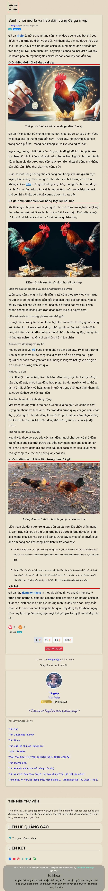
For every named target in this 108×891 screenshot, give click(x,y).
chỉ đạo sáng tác (43, 814)
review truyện (45, 810)
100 (67, 640)
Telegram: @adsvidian (24, 838)
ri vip (19, 632)
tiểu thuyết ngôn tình (51, 883)
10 (37, 640)
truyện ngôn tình (76, 880)
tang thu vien (56, 887)
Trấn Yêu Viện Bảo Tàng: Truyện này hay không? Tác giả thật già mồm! (46, 774)
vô (33, 349)
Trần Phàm (14, 740)
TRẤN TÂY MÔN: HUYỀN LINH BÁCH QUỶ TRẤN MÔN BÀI (39, 757)
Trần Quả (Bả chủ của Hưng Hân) (25, 745)
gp (10, 29)
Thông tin (16, 29)
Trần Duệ (13, 729)
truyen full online (88, 883)
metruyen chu (70, 883)
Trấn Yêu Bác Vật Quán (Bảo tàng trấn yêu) (31, 768)
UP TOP (54, 871)
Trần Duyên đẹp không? (21, 734)
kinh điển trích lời (72, 810)
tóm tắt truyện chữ (63, 814)
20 (47, 640)
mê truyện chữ (46, 880)
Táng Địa (15, 25)
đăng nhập (53, 659)
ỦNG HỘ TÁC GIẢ (54, 649)
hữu (28, 184)
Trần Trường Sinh (17, 762)
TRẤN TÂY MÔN (16, 751)
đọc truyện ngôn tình (27, 883)
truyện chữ (92, 880)
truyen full (60, 880)
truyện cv (32, 880)
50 (57, 640)
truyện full (20, 880)
